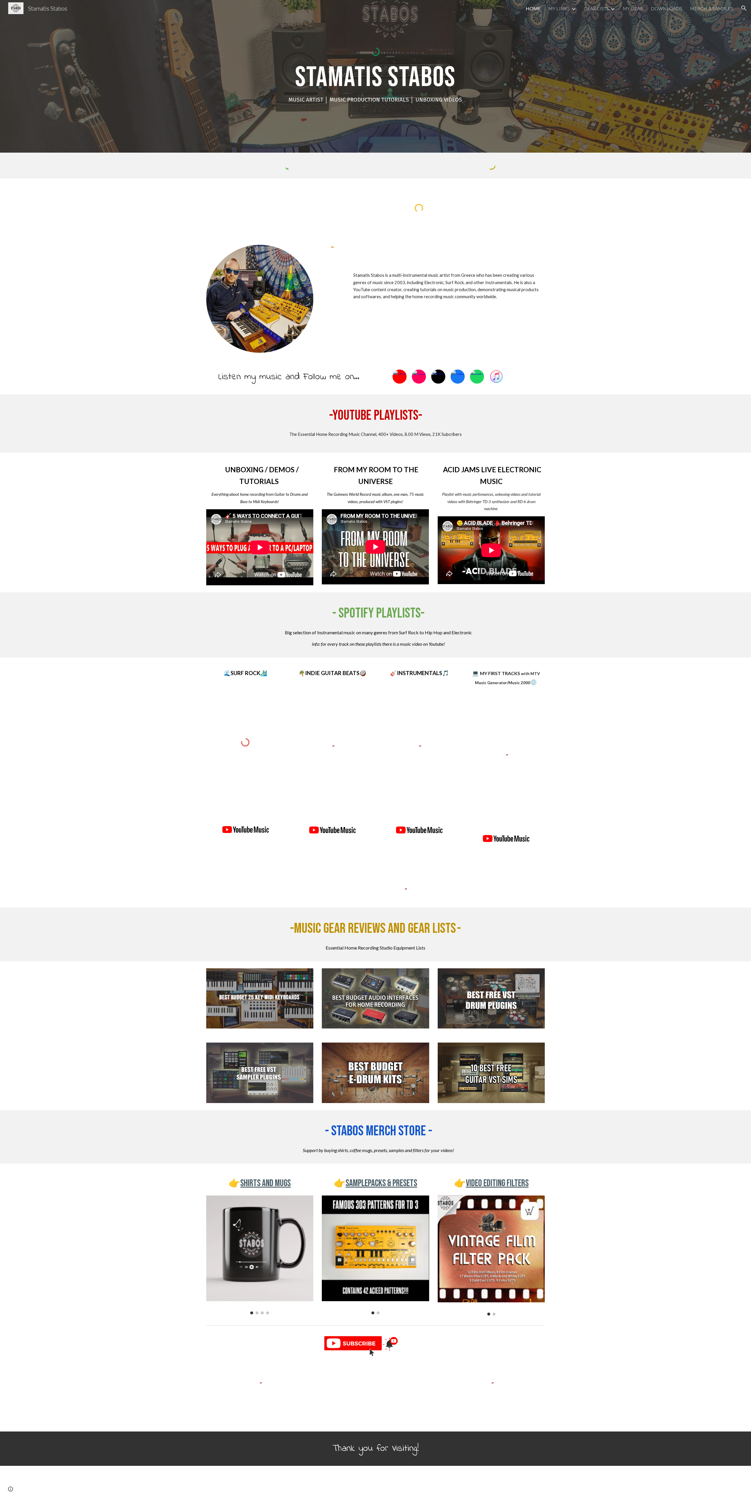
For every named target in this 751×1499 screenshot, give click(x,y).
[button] (744, 8)
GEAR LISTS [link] (596, 8)
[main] (375, 84)
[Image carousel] (259, 1255)
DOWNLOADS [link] (666, 8)
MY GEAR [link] (633, 8)
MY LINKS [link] (559, 8)
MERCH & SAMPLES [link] (711, 8)
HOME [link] (533, 8)
